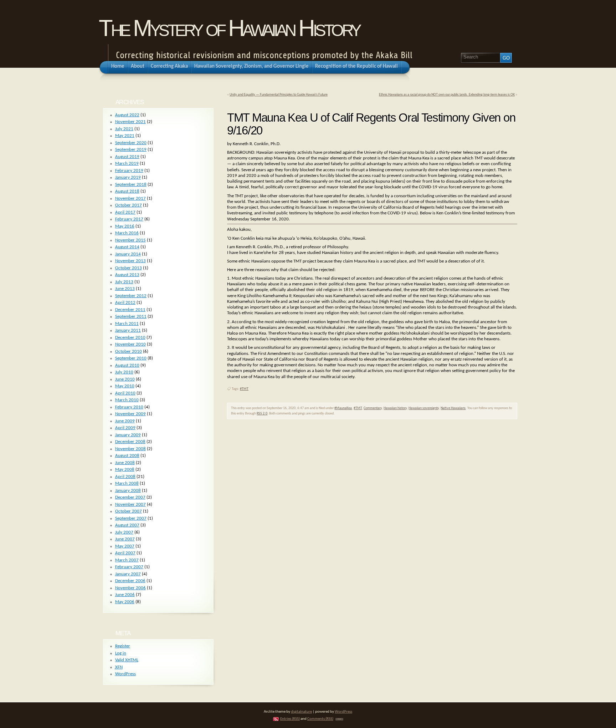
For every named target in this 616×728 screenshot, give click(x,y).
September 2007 (131, 518)
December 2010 (130, 337)
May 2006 (124, 602)
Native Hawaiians (453, 408)
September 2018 (131, 184)
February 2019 (129, 170)
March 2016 (127, 233)
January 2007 (128, 574)
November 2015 (130, 240)
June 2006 (125, 594)
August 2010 (127, 365)
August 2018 (127, 191)
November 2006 (130, 588)
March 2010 (127, 400)
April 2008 (125, 476)
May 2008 (124, 469)
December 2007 (130, 497)
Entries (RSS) (290, 719)
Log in (120, 653)
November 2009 (130, 414)
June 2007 (125, 539)
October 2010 (128, 351)
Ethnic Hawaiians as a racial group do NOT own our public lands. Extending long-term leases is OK (447, 95)
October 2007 (128, 511)
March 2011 (127, 323)
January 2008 (128, 490)
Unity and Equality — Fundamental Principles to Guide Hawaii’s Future (279, 95)
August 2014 (127, 247)
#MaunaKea (343, 408)
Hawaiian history (395, 408)
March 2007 (127, 560)
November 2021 (130, 121)
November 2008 (130, 449)
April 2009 (125, 428)
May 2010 (124, 386)
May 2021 (124, 135)
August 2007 (127, 525)
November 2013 (130, 261)
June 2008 (125, 462)
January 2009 (128, 435)
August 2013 (127, 275)
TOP (339, 719)
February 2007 (129, 567)
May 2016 (124, 226)
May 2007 (124, 546)
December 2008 (130, 441)
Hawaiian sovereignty (424, 408)
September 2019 (131, 149)
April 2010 (125, 393)
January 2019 (128, 177)
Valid (126, 660)
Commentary (373, 408)
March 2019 (127, 163)
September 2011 (131, 316)
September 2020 (131, 143)
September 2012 (131, 296)
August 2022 (127, 115)
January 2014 (128, 254)
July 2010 (124, 372)
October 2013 (128, 268)
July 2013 (124, 282)
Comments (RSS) (320, 719)
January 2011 (128, 330)
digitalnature (301, 712)
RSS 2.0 (262, 414)
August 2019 (127, 156)
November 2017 (130, 198)
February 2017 (129, 219)
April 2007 (125, 553)
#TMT (244, 389)
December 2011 (130, 309)
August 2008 (127, 455)
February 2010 (129, 407)
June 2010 (125, 379)
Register (122, 646)
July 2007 (124, 532)
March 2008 (127, 483)
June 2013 (125, 288)
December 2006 (130, 581)
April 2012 (125, 302)
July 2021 (124, 129)
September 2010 (131, 358)
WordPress (125, 674)
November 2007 (130, 504)
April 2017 (125, 212)
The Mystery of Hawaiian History (229, 28)
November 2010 (130, 344)
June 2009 (125, 421)
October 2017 (128, 205)
